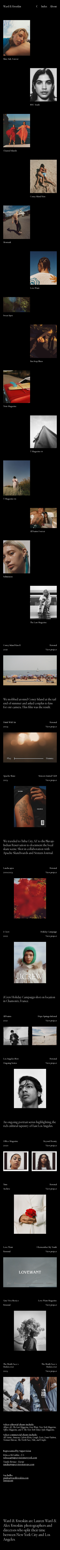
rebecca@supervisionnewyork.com (20, 1457)
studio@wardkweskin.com (15, 1477)
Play (9, 681)
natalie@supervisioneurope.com (18, 1464)
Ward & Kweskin (12, 6)
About (53, 6)
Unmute (49, 681)
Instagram (8, 1480)
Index (44, 6)
